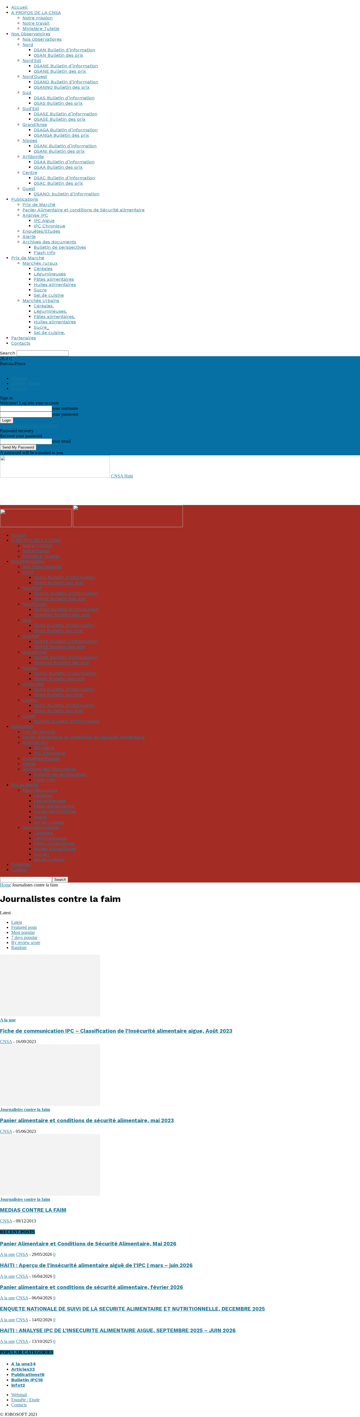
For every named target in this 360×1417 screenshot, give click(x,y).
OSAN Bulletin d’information (64, 49)
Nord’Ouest (34, 76)
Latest (16, 922)
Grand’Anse (34, 124)
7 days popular (24, 937)
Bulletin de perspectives (60, 247)
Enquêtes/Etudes (41, 231)
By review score (25, 942)
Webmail (19, 378)
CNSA (6, 1041)
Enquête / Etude (25, 383)
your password (65, 414)
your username (65, 408)
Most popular (23, 932)
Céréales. (44, 305)
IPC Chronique (49, 225)
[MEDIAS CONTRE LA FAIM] (50, 1194)
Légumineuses (50, 273)
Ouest (28, 188)
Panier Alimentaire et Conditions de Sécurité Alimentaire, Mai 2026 (88, 1244)
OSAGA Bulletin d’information (66, 129)
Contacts (20, 343)
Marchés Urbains (40, 300)
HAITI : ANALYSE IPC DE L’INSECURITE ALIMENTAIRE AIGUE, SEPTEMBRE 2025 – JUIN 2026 (118, 1330)
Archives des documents (49, 241)
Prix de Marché (38, 204)
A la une (8, 1020)
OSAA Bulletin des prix (58, 167)
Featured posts (24, 927)
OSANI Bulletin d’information (65, 145)
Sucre (40, 289)
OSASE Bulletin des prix (60, 119)
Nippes (29, 140)
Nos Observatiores (42, 39)
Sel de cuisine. (49, 332)
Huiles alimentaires (55, 284)
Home (5, 885)
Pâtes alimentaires (54, 279)
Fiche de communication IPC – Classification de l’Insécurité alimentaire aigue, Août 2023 (116, 1031)
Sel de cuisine (49, 295)
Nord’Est (31, 60)
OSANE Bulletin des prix (60, 71)
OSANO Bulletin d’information (66, 81)
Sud (26, 92)
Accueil (19, 7)
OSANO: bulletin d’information (66, 193)
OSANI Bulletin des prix (59, 151)
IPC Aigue (44, 220)
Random (18, 947)
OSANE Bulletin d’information (66, 65)
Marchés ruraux (40, 263)
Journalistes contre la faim (25, 1109)
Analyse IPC (35, 215)
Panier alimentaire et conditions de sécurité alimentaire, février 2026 (91, 1287)
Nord (27, 44)
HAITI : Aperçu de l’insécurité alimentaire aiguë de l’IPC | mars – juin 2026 (96, 1265)
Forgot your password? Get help (28, 425)
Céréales (43, 268)
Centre (29, 172)
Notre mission (37, 17)
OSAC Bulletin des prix (58, 183)
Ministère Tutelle (40, 28)
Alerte (29, 236)
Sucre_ (41, 327)
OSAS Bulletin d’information (64, 97)
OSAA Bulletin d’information (64, 161)
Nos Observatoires (30, 33)
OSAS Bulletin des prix (58, 103)
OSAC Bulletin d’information (64, 177)
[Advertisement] (102, 491)
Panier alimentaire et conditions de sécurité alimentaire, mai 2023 (87, 1120)
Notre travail (36, 23)
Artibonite (33, 156)
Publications (24, 199)
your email (61, 441)
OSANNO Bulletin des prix (62, 87)
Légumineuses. (50, 311)
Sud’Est (30, 108)
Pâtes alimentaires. (54, 316)
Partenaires (23, 337)
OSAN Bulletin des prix (58, 55)
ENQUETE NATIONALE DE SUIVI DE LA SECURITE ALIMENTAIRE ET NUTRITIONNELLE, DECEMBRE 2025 (132, 1309)
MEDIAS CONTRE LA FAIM (33, 1210)
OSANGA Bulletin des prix (61, 135)
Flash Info (44, 252)
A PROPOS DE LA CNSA (36, 12)
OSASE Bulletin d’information (65, 113)
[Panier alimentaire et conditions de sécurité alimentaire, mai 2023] (50, 1104)
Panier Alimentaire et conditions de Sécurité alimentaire (83, 209)
